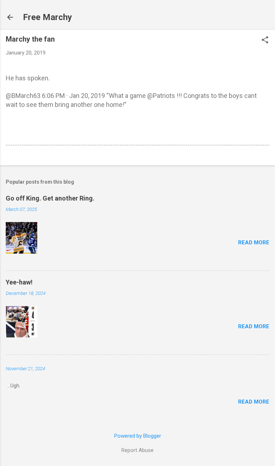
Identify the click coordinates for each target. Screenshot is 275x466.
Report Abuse (137, 450)
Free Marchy (47, 17)
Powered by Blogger (137, 436)
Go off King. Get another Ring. (50, 198)
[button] (265, 41)
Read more (253, 242)
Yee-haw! (19, 282)
